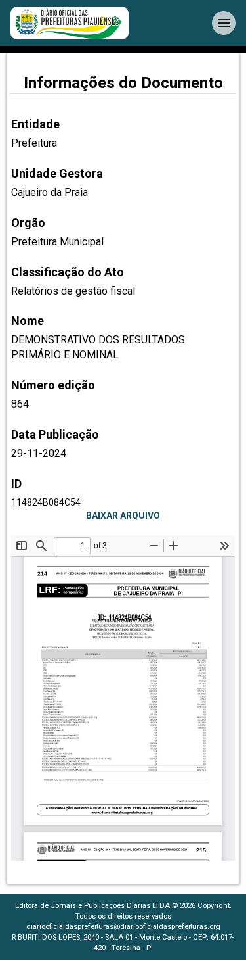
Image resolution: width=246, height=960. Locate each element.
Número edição (53, 385)
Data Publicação (55, 434)
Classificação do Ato (67, 272)
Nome (27, 320)
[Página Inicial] (69, 23)
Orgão (28, 222)
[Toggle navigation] (224, 23)
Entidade (35, 124)
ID (16, 484)
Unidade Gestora (57, 173)
